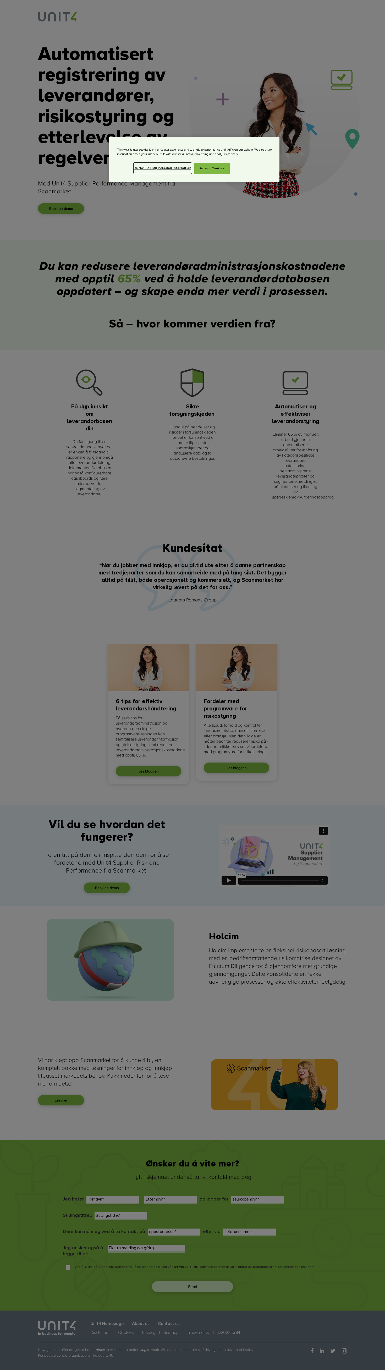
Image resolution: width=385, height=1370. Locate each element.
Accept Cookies (212, 168)
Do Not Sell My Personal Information (162, 168)
